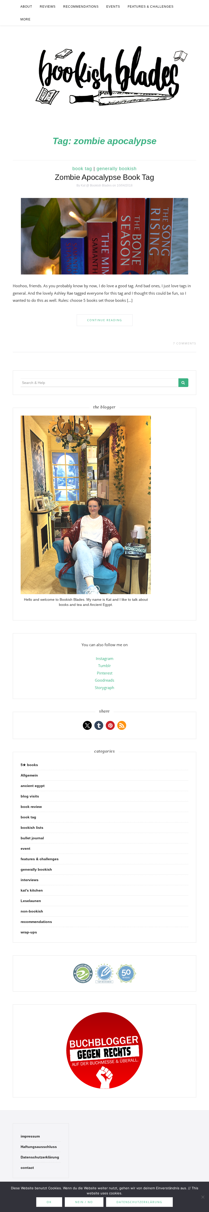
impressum (30, 1136)
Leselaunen (31, 901)
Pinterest (104, 673)
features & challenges (151, 6)
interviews (29, 880)
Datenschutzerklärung (40, 1157)
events (113, 6)
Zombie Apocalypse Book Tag (104, 177)
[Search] (183, 382)
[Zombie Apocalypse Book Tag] (104, 236)
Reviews (48, 6)
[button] (87, 725)
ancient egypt (33, 786)
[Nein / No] (202, 1196)
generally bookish (117, 168)
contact (27, 1168)
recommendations (81, 6)
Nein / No (84, 1202)
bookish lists (32, 828)
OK (49, 1202)
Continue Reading (104, 320)
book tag (82, 168)
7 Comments (184, 343)
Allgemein (29, 775)
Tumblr (104, 665)
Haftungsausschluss (39, 1147)
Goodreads (104, 680)
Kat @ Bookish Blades (96, 185)
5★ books (29, 765)
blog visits (30, 796)
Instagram (104, 658)
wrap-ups (29, 932)
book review (31, 807)
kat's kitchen (32, 890)
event (25, 848)
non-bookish (32, 911)
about (26, 6)
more (25, 19)
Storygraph (104, 687)
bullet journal (32, 838)
